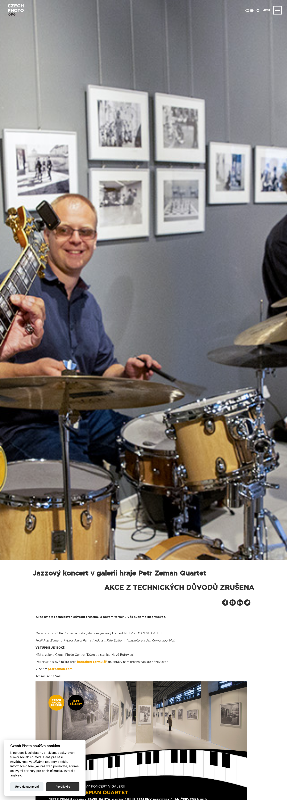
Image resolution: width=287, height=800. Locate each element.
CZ (247, 10)
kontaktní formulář (92, 662)
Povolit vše (63, 786)
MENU (266, 10)
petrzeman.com (60, 669)
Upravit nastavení (27, 786)
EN (252, 10)
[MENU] (277, 10)
